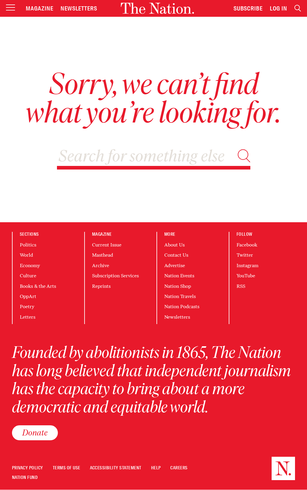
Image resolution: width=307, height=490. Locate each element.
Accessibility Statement (116, 468)
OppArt (28, 296)
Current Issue (106, 245)
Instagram (247, 265)
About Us (174, 245)
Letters (27, 317)
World (26, 255)
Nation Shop (177, 286)
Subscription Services (115, 276)
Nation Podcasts (181, 306)
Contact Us (176, 255)
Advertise (174, 265)
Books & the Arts (38, 286)
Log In (278, 8)
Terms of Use (66, 468)
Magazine (39, 8)
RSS (241, 286)
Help (156, 468)
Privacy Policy (27, 468)
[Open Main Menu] (10, 7)
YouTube (246, 276)
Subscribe (248, 8)
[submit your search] (244, 156)
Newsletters (79, 8)
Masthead (102, 255)
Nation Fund (24, 477)
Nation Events (179, 276)
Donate (35, 432)
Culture (28, 276)
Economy (30, 265)
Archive (100, 265)
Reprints (101, 286)
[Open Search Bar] (297, 8)
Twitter (245, 255)
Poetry (27, 306)
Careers (178, 468)
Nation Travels (180, 296)
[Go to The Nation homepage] (157, 8)
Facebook (247, 245)
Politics (28, 245)
